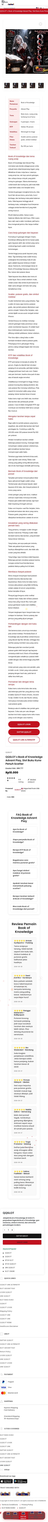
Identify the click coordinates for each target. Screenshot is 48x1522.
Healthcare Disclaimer (9, 1326)
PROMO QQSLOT (8, 1517)
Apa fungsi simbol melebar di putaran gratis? (21, 873)
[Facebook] (2, 1513)
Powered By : (9, 789)
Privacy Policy (27, 1505)
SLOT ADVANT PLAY (7, 1288)
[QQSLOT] (11, 4)
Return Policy (5, 1352)
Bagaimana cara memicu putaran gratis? (24, 861)
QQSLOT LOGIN (24, 724)
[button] (40, 24)
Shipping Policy (6, 1311)
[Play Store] (20, 1482)
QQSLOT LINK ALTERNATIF (24, 740)
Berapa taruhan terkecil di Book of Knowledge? (23, 897)
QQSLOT (8, 752)
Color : (10, 797)
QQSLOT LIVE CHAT (40, 1517)
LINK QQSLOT (5, 1296)
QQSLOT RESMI (5, 1322)
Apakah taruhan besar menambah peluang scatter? (23, 886)
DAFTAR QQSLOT (24, 732)
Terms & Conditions (10, 1505)
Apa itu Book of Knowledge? (20, 830)
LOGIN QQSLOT (6, 1292)
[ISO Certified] (21, 1494)
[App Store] (6, 1482)
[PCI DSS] (5, 1494)
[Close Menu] (2, 4)
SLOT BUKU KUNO (7, 1300)
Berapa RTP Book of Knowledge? (22, 851)
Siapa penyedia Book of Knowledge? (23, 840)
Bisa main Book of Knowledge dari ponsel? (23, 907)
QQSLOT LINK (5, 1315)
